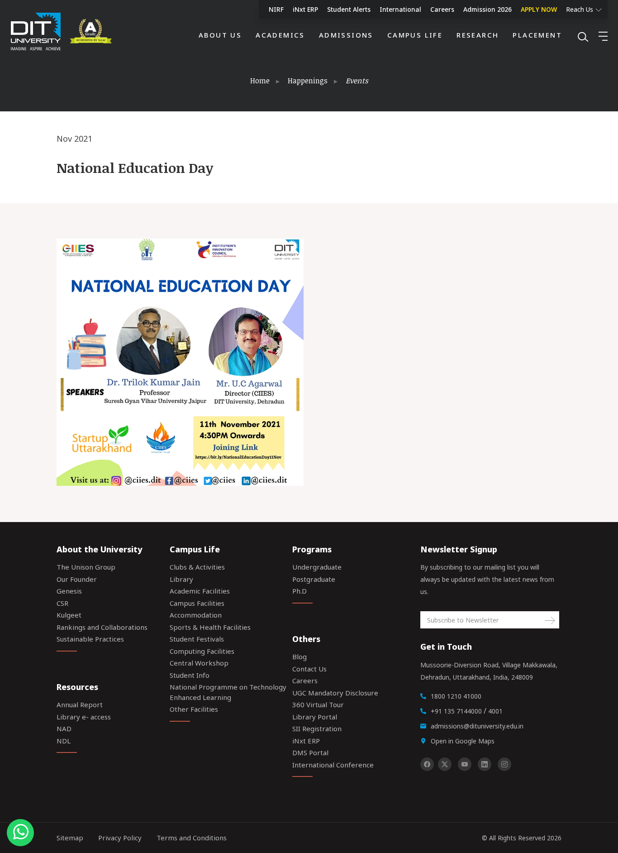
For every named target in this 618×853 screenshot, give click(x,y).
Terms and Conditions (192, 837)
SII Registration (317, 728)
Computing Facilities (202, 651)
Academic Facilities (200, 590)
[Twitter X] (445, 764)
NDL (64, 740)
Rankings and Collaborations (102, 627)
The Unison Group (86, 566)
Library (181, 579)
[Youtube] (464, 764)
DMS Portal (310, 752)
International (400, 9)
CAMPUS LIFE (414, 34)
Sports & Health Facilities (210, 627)
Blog (299, 656)
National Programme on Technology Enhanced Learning (228, 692)
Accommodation (196, 614)
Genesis (69, 590)
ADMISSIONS (346, 34)
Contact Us (309, 668)
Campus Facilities (197, 603)
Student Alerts (349, 9)
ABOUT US (220, 34)
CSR (62, 603)
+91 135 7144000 (456, 711)
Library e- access (84, 716)
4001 (495, 711)
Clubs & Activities (197, 566)
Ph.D (299, 590)
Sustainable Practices (90, 638)
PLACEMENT (537, 34)
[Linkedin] (484, 764)
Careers (442, 9)
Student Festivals (197, 638)
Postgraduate (313, 579)
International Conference (333, 764)
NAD (64, 728)
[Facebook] (427, 764)
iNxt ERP (305, 9)
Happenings (308, 81)
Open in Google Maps (462, 741)
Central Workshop (199, 662)
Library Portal (314, 716)
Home (260, 81)
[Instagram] (504, 764)
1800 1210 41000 (456, 696)
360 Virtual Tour (318, 704)
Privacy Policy (120, 837)
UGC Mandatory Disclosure (335, 692)
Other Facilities (194, 709)
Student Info (189, 675)
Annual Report (80, 704)
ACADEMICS (280, 34)
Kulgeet (69, 614)
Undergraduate (317, 566)
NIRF (276, 9)
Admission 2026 (487, 9)
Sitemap (70, 837)
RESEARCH (477, 34)
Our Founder (77, 579)
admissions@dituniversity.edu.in (477, 726)
